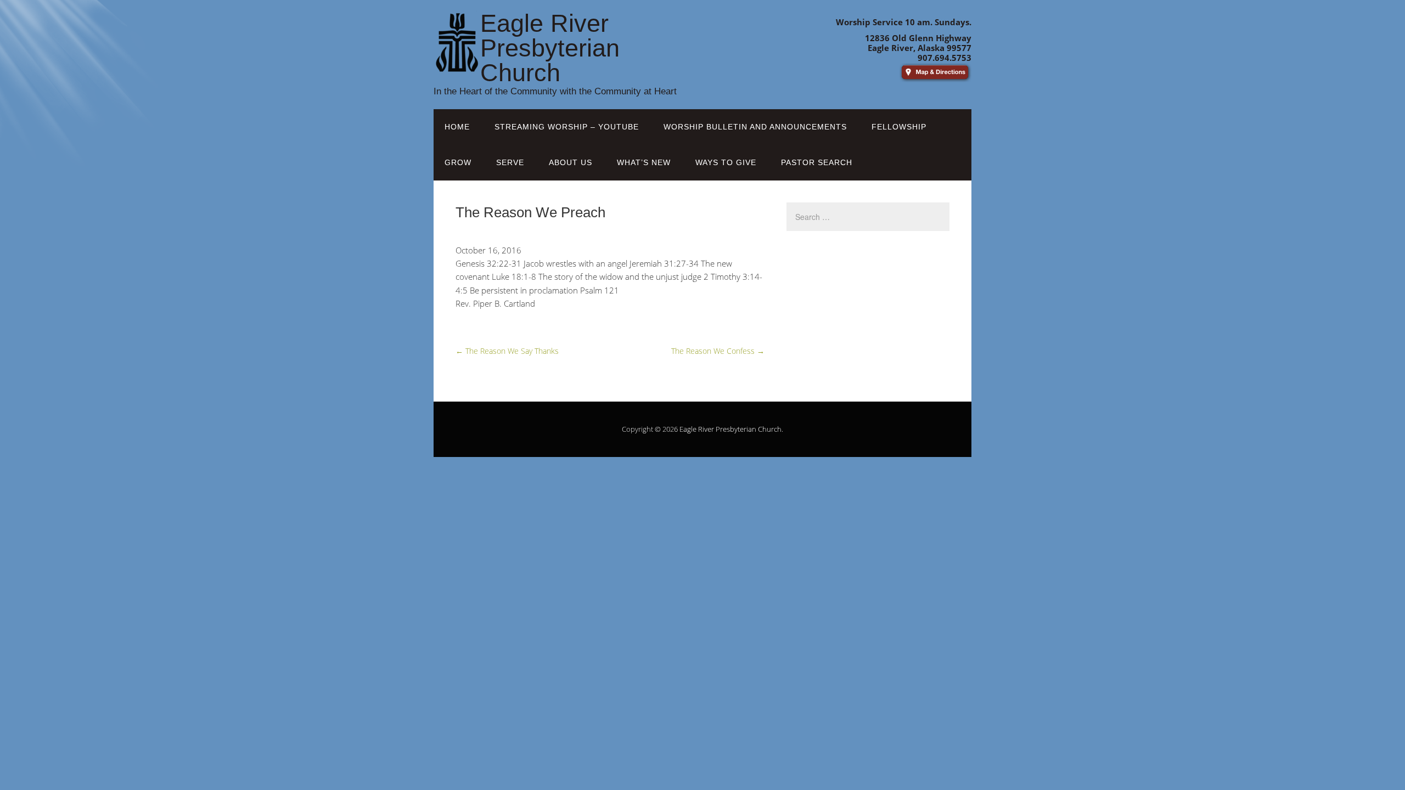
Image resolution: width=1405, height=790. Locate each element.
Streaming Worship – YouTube (566, 126)
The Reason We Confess (718, 351)
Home (457, 126)
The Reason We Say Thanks (507, 351)
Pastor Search (816, 162)
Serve (510, 162)
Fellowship (899, 126)
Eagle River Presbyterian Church (730, 429)
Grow (458, 162)
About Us (570, 162)
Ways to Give (725, 162)
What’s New (644, 162)
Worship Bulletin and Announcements (755, 126)
